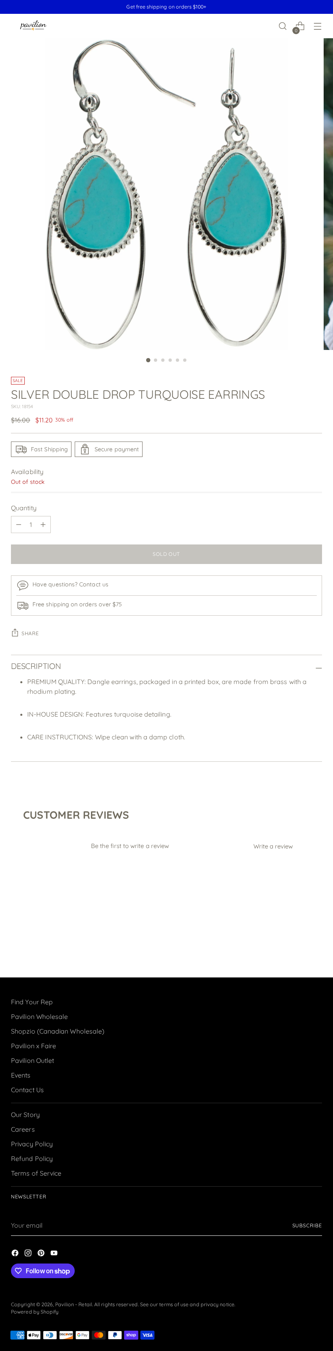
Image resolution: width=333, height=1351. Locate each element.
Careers (23, 1129)
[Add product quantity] (43, 524)
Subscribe (307, 1225)
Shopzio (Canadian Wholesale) (57, 1031)
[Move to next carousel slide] (315, 949)
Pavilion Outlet (32, 1060)
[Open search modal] (283, 26)
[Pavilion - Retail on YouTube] (55, 1254)
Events (20, 1075)
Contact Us (27, 1090)
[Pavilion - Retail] (33, 26)
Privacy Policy (32, 1144)
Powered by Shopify (34, 1312)
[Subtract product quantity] (18, 524)
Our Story (25, 1115)
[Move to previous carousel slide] (296, 950)
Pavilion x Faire (33, 1046)
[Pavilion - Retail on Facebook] (16, 1254)
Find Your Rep (32, 1002)
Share (30, 633)
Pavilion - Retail (73, 1304)
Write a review (273, 846)
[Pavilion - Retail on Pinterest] (42, 1254)
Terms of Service (36, 1173)
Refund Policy (32, 1158)
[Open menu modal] (317, 26)
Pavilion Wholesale (39, 1016)
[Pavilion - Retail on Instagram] (29, 1254)
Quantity (24, 508)
